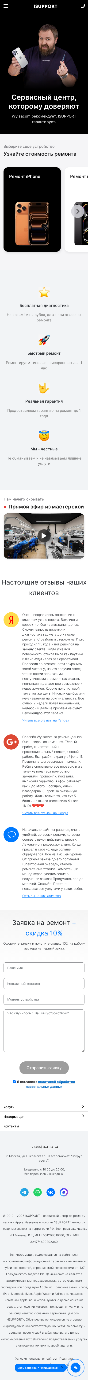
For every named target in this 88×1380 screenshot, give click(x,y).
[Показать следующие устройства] (77, 211)
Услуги (9, 1107)
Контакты (11, 1126)
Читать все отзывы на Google (45, 813)
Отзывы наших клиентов (41, 896)
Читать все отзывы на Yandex (45, 720)
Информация (14, 1117)
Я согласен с (45, 1084)
